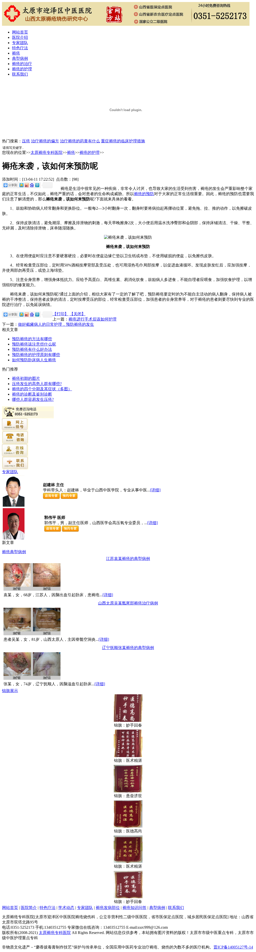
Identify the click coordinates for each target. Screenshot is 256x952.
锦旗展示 (10, 691)
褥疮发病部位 (108, 907)
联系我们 (20, 74)
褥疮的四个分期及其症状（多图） (42, 389)
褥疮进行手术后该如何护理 (92, 319)
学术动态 (66, 907)
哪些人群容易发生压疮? (33, 399)
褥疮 (16, 53)
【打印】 (60, 314)
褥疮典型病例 (14, 552)
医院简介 (29, 907)
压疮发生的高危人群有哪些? (37, 384)
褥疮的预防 (144, 194)
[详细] (155, 490)
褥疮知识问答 (134, 907)
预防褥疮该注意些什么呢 (34, 344)
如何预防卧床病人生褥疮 (34, 360)
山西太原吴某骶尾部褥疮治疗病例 (128, 603)
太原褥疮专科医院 (46, 152)
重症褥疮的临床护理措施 (123, 141)
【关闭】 (78, 314)
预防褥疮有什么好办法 (32, 349)
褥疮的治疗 (22, 64)
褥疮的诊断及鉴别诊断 (32, 394)
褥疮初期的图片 (26, 378)
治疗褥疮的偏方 (45, 141)
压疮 (26, 141)
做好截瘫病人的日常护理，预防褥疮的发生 (56, 324)
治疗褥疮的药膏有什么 (80, 141)
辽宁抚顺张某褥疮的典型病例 (128, 648)
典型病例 (20, 58)
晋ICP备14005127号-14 (233, 947)
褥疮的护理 (22, 69)
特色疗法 (20, 48)
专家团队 (20, 43)
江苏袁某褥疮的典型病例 (128, 558)
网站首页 (20, 32)
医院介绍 (20, 37)
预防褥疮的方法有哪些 (32, 339)
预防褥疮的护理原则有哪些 (36, 355)
